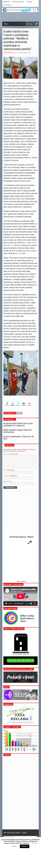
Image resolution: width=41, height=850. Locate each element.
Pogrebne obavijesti (18, 2)
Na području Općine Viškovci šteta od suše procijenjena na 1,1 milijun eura (18, 424)
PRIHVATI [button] (24, 846)
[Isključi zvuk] (31, 603)
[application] (20, 596)
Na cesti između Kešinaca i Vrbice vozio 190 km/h (18, 437)
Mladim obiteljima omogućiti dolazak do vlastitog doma (17, 430)
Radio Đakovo (7, 5)
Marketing (6, 2)
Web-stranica (7, 481)
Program (29, 2)
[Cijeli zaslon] (34, 603)
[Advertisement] (20, 513)
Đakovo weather (21, 581)
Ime (8, 470)
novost (19, 413)
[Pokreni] (6, 603)
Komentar (10, 454)
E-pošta (10, 475)
